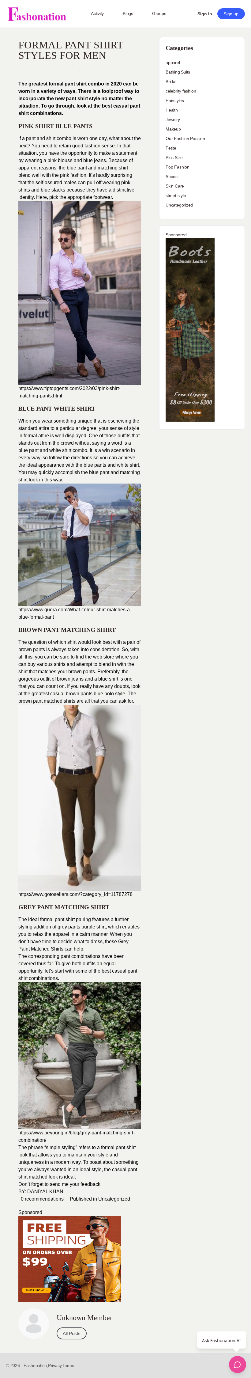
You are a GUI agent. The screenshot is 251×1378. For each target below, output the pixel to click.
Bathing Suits (178, 72)
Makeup (173, 129)
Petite (171, 148)
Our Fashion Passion (185, 138)
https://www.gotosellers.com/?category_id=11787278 (75, 894)
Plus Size (174, 157)
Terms (68, 1365)
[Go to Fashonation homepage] (36, 14)
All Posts (72, 1333)
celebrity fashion (181, 91)
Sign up (231, 13)
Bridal (171, 81)
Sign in (204, 13)
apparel (173, 62)
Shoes (172, 176)
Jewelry (173, 119)
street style (176, 195)
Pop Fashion (177, 167)
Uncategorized (114, 1198)
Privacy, (55, 1365)
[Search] (182, 13)
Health (172, 110)
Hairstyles (175, 100)
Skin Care (175, 186)
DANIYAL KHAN (45, 1191)
